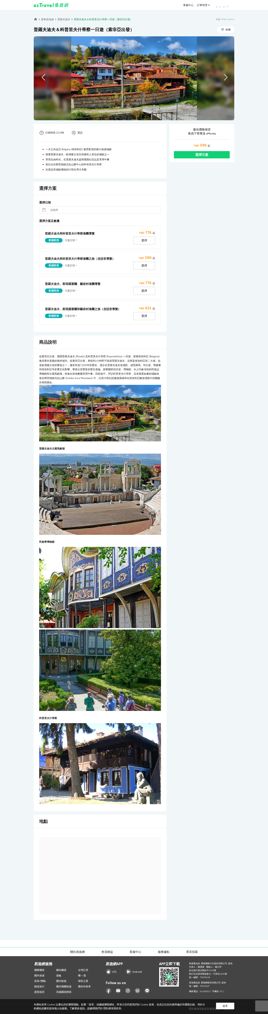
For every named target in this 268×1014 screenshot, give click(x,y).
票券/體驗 (40, 981)
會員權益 (107, 952)
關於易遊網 (77, 952)
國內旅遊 (61, 981)
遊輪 (58, 975)
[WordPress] (137, 991)
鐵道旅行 (39, 986)
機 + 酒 (82, 975)
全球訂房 (83, 970)
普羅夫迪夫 (63, 19)
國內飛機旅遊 (63, 986)
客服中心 (188, 5)
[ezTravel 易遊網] (51, 5)
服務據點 (164, 952)
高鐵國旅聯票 (63, 992)
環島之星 (83, 981)
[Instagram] (128, 991)
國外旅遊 (39, 975)
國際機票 (39, 970)
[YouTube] (118, 991)
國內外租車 (84, 986)
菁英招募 (192, 952)
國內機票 (61, 970)
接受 (225, 1006)
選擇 (144, 240)
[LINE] (147, 991)
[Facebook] (108, 991)
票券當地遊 (47, 19)
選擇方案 (201, 155)
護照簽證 (39, 992)
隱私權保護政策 (112, 1008)
